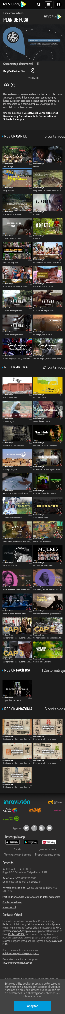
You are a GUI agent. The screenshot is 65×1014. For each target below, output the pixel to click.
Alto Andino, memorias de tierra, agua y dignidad (17, 541)
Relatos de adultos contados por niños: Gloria (47, 739)
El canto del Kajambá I (12, 310)
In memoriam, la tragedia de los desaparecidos (47, 469)
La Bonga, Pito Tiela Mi (42, 334)
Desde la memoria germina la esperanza (47, 613)
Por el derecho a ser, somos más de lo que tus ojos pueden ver (17, 589)
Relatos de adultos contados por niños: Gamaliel (17, 739)
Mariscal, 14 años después (13, 445)
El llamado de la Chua (11, 238)
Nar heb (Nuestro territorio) (45, 445)
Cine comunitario (13, 13)
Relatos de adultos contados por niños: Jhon (47, 763)
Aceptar (32, 1005)
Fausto (36, 166)
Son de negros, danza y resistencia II (47, 358)
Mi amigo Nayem (9, 469)
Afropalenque (8, 190)
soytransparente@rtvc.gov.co (17, 962)
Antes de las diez (9, 565)
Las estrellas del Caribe (43, 286)
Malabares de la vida (42, 541)
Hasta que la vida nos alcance (15, 493)
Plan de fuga (7, 166)
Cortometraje (7, 163)
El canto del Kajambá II (43, 310)
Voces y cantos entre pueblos (15, 286)
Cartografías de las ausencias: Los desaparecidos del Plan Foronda (17, 661)
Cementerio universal (42, 661)
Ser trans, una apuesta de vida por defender (47, 589)
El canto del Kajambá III (12, 334)
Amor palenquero (10, 262)
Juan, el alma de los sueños (14, 613)
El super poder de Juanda (44, 493)
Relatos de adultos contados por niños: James (17, 763)
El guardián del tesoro (11, 700)
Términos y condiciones (17, 854)
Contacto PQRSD (16, 934)
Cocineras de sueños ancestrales (47, 262)
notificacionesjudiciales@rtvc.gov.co (20, 953)
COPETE (36, 238)
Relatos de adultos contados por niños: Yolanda (17, 787)
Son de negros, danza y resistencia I (17, 358)
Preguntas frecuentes (47, 854)
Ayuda (17, 849)
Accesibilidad (9, 907)
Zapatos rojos (8, 421)
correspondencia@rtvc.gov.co (17, 931)
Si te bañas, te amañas (12, 214)
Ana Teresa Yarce (40, 517)
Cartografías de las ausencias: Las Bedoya (17, 637)
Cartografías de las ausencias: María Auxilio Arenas (47, 637)
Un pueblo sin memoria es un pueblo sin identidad (47, 190)
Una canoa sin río (10, 397)
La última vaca (39, 397)
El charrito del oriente (12, 517)
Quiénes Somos (47, 849)
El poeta (36, 214)
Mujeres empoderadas (43, 565)
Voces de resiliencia (41, 421)
